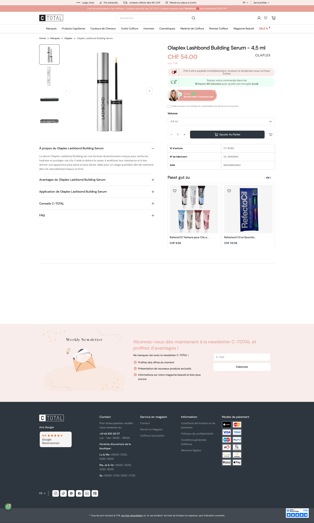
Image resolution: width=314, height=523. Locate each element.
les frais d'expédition (132, 515)
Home (42, 38)
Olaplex (68, 38)
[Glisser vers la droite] (149, 90)
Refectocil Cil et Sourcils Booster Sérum (239, 237)
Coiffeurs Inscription (152, 435)
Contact (145, 423)
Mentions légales (191, 450)
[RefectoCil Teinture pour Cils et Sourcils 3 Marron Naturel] (194, 209)
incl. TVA (173, 63)
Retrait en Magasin (151, 429)
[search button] (193, 18)
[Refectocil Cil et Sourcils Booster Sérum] (248, 209)
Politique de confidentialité (197, 433)
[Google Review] (55, 433)
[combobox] (157, 18)
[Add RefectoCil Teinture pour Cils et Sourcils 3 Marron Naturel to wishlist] (174, 190)
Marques (55, 38)
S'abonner (242, 367)
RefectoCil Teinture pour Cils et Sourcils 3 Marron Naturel (189, 237)
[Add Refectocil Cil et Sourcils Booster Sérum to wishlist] (229, 190)
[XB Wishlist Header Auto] (265, 18)
